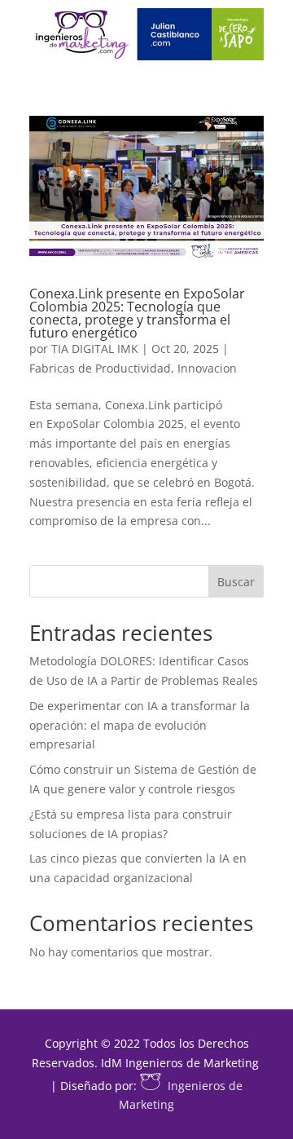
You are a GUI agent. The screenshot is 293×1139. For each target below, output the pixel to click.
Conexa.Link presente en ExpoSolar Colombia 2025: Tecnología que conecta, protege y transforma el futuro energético (137, 313)
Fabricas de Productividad (100, 368)
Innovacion (207, 368)
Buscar (236, 581)
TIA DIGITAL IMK (94, 348)
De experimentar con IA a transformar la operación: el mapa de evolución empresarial (139, 725)
